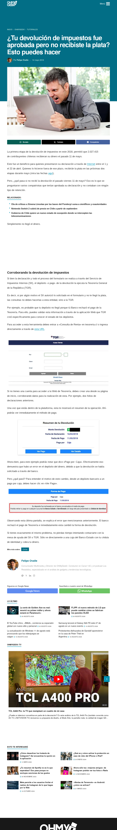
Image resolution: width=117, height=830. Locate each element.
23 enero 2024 (80, 759)
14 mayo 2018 (38, 60)
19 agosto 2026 (91, 626)
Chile (25, 549)
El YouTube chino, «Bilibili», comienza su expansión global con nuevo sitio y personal (30, 624)
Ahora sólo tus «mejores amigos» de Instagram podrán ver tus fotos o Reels (90, 769)
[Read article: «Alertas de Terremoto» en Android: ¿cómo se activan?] (66, 785)
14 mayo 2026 (26, 762)
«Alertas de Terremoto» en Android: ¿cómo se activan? (89, 783)
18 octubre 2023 (28, 791)
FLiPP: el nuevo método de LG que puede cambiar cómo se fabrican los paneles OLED (88, 610)
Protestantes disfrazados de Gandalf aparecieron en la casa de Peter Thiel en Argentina (80, 633)
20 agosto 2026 (27, 616)
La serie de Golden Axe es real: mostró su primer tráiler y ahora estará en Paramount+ (35, 610)
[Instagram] (34, 575)
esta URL (39, 329)
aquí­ (50, 173)
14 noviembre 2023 (82, 774)
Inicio (10, 29)
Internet (91, 164)
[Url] (22, 575)
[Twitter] (26, 575)
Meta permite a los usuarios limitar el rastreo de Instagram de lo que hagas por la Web (36, 785)
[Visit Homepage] (12, 3)
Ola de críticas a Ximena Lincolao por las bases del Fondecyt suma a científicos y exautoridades (59, 204)
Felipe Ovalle (22, 60)
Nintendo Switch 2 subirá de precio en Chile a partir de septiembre (44, 208)
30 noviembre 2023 (28, 777)
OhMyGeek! (20, 29)
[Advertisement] (59, 17)
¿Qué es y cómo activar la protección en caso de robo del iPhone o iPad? (91, 754)
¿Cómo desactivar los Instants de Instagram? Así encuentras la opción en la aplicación (37, 756)
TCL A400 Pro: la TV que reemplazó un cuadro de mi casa (36, 711)
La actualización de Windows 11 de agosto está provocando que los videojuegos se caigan (28, 633)
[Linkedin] (30, 575)
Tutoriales (32, 29)
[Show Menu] (108, 3)
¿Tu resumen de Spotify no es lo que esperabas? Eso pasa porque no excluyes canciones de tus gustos (36, 770)
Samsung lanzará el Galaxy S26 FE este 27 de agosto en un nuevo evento (79, 624)
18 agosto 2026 (75, 637)
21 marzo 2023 (80, 789)
